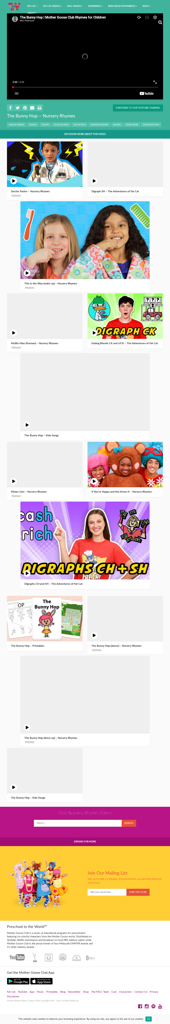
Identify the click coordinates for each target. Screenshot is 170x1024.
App (32, 992)
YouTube (22, 992)
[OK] (166, 1019)
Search (128, 823)
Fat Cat (11, 992)
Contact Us (140, 992)
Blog (62, 992)
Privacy (154, 992)
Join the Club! (138, 892)
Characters (125, 992)
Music (40, 992)
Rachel (117, 125)
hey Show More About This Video (85, 134)
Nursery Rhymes (99, 125)
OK (148, 1019)
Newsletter (74, 992)
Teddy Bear (132, 125)
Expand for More (85, 842)
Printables (52, 992)
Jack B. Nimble (16, 125)
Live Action (79, 125)
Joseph (45, 125)
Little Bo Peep (61, 125)
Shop (86, 992)
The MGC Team (100, 992)
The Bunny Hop (151, 125)
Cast (114, 992)
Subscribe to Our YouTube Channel (138, 108)
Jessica (33, 125)
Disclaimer (13, 996)
